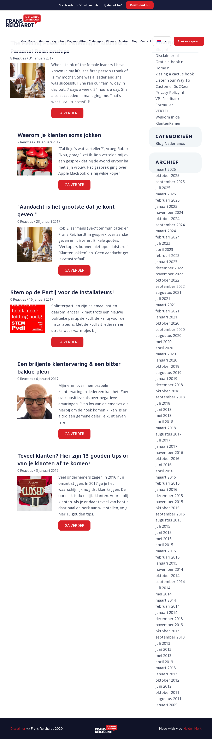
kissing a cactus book (174, 73)
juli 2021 (162, 298)
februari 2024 (167, 237)
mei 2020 (163, 341)
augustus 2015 (168, 520)
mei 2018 (163, 415)
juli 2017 (162, 440)
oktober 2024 (167, 218)
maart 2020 (165, 353)
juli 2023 (162, 243)
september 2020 (170, 329)
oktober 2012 (167, 680)
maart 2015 (165, 550)
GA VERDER (67, 112)
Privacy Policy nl (169, 92)
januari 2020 (166, 360)
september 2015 (170, 514)
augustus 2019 (168, 372)
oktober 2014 (167, 575)
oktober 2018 (167, 390)
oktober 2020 (167, 323)
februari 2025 (167, 200)
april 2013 (164, 661)
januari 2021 (166, 316)
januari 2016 (166, 489)
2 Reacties (25, 142)
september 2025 (170, 181)
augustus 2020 (168, 335)
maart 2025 (165, 193)
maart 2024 (165, 230)
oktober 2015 (167, 507)
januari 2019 (166, 378)
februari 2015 (167, 557)
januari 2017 (166, 446)
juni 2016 (163, 464)
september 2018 (170, 396)
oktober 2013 (167, 630)
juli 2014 (162, 587)
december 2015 (169, 495)
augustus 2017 (168, 434)
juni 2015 (163, 532)
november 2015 (169, 501)
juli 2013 (162, 643)
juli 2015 (162, 526)
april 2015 (164, 544)
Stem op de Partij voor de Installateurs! (62, 292)
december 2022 (169, 267)
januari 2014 (166, 612)
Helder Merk (192, 728)
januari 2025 (166, 206)
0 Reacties (25, 221)
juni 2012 (163, 686)
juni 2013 (163, 649)
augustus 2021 (168, 292)
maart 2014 (165, 600)
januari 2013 (166, 673)
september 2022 (170, 286)
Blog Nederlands (170, 143)
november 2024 (169, 212)
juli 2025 (162, 187)
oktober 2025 (167, 175)
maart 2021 (165, 304)
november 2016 (169, 452)
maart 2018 (165, 427)
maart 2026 (165, 169)
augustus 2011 (168, 698)
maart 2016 (165, 477)
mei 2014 (163, 593)
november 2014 (169, 569)
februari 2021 (167, 310)
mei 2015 (163, 538)
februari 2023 (167, 255)
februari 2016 (167, 483)
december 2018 (169, 384)
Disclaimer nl (167, 55)
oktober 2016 (167, 458)
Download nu (139, 5)
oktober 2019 (167, 366)
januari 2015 (166, 563)
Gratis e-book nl (169, 61)
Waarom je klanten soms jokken (59, 135)
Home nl (162, 67)
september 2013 (170, 637)
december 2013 (169, 618)
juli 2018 (162, 403)
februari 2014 (167, 606)
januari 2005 (166, 704)
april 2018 (164, 421)
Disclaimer (17, 728)
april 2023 (164, 249)
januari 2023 (166, 261)
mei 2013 (163, 655)
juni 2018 (163, 409)
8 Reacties (18, 58)
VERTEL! (162, 110)
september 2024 (170, 224)
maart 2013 (165, 667)
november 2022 (169, 273)
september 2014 (170, 581)
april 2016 (164, 470)
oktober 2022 (167, 280)
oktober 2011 (167, 692)
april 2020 (164, 347)
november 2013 (169, 624)
